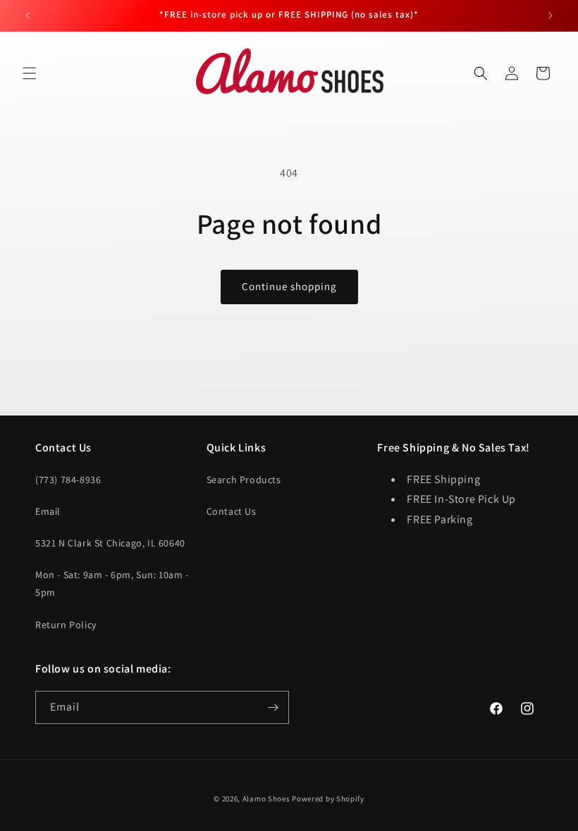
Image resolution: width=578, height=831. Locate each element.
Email (48, 511)
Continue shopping (289, 286)
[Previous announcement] (27, 15)
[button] (29, 73)
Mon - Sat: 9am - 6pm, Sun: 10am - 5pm (112, 583)
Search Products (244, 479)
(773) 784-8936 (68, 479)
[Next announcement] (550, 15)
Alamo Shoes (266, 799)
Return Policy (66, 624)
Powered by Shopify (328, 799)
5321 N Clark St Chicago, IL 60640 (110, 543)
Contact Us (232, 511)
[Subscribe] (272, 707)
